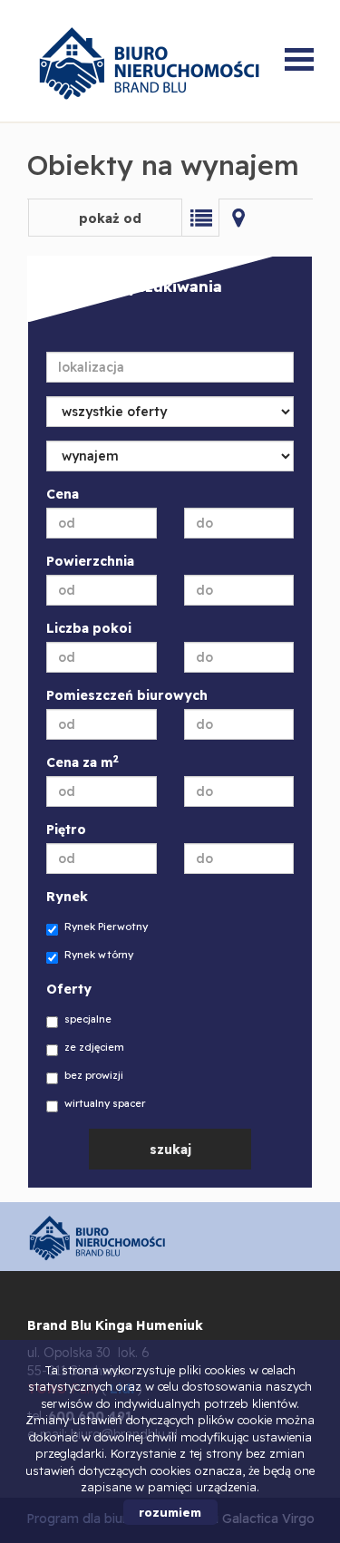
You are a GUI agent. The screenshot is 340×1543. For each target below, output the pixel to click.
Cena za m (82, 762)
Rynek (67, 896)
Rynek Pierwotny (106, 926)
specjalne (88, 1019)
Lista (200, 218)
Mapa (238, 218)
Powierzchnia (90, 561)
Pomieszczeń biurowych (127, 695)
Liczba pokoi (88, 628)
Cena (62, 494)
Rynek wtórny (98, 954)
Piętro (66, 829)
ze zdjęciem (94, 1047)
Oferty (69, 989)
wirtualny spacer (104, 1103)
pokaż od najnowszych (105, 223)
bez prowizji (93, 1075)
